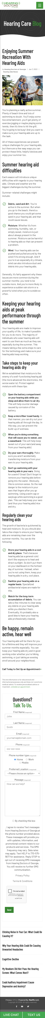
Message (22, 779)
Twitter (28, 1006)
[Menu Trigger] (39, 5)
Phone (22, 744)
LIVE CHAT (11, 1015)
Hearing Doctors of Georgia (15, 69)
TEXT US (34, 1015)
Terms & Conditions (22, 881)
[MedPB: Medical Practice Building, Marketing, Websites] (29, 1000)
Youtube (22, 1006)
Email (22, 733)
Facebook (16, 1006)
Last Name (22, 722)
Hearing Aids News (10, 72)
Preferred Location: (22, 769)
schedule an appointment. (20, 687)
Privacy (9, 1000)
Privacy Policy (23, 875)
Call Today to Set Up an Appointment (21, 669)
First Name (22, 712)
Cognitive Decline (10, 959)
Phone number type (22, 755)
